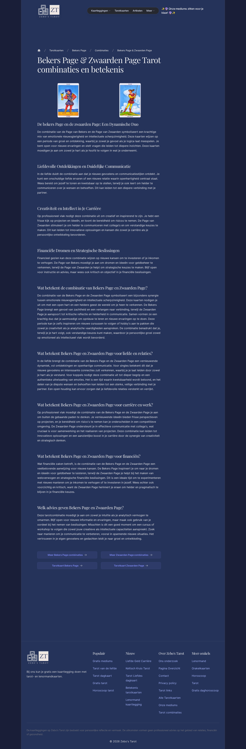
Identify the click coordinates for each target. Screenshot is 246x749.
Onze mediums (168, 705)
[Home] (39, 50)
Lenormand (199, 661)
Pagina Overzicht (169, 668)
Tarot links (165, 690)
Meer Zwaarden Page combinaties (129, 554)
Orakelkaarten (201, 668)
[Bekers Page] (68, 100)
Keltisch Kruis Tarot (138, 668)
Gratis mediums (102, 661)
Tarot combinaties (170, 712)
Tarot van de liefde (105, 668)
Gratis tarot (100, 683)
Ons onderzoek (168, 661)
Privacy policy (168, 683)
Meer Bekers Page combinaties (65, 554)
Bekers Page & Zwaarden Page (134, 50)
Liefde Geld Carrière (138, 661)
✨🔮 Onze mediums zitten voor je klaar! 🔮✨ (182, 10)
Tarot (195, 683)
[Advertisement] (188, 133)
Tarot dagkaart (102, 675)
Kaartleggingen (99, 10)
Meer (149, 10)
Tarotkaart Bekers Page (65, 565)
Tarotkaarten (122, 10)
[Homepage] (49, 11)
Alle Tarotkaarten (170, 697)
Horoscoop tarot (103, 690)
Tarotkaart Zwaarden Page (129, 565)
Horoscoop (199, 675)
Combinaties (102, 50)
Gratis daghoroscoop (205, 690)
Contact (164, 675)
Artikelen (137, 10)
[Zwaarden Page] (130, 100)
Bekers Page (79, 50)
